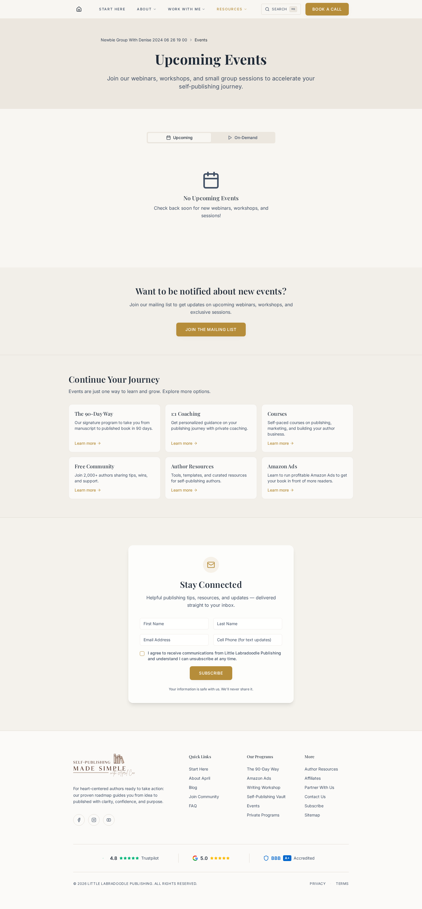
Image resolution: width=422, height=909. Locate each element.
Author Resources (321, 769)
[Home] (79, 9)
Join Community (204, 796)
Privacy (318, 883)
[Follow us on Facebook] (79, 820)
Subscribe (211, 673)
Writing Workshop (263, 787)
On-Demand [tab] (246, 137)
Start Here (112, 9)
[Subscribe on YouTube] (109, 820)
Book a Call (327, 9)
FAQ (193, 805)
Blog (193, 787)
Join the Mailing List (211, 329)
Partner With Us (319, 787)
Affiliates (313, 778)
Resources (229, 9)
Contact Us (315, 796)
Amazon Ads (259, 778)
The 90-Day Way (263, 769)
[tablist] (211, 137)
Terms (342, 883)
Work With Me (184, 9)
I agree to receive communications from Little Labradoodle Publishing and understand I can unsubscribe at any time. (214, 655)
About (144, 9)
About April (199, 778)
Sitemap (312, 814)
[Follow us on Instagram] (94, 820)
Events (253, 805)
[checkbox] (142, 653)
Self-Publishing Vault (266, 796)
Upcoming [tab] (183, 137)
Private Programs (263, 814)
